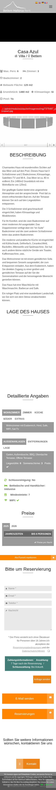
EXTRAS (19, 419)
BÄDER (7, 419)
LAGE (6, 448)
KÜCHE (39, 412)
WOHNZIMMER (11, 412)
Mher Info (48, 785)
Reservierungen (25, 714)
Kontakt (31, 763)
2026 (14, 526)
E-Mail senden (25, 698)
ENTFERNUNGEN (38, 441)
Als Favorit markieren (25, 557)
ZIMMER (27, 412)
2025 (6, 526)
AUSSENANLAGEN (14, 441)
